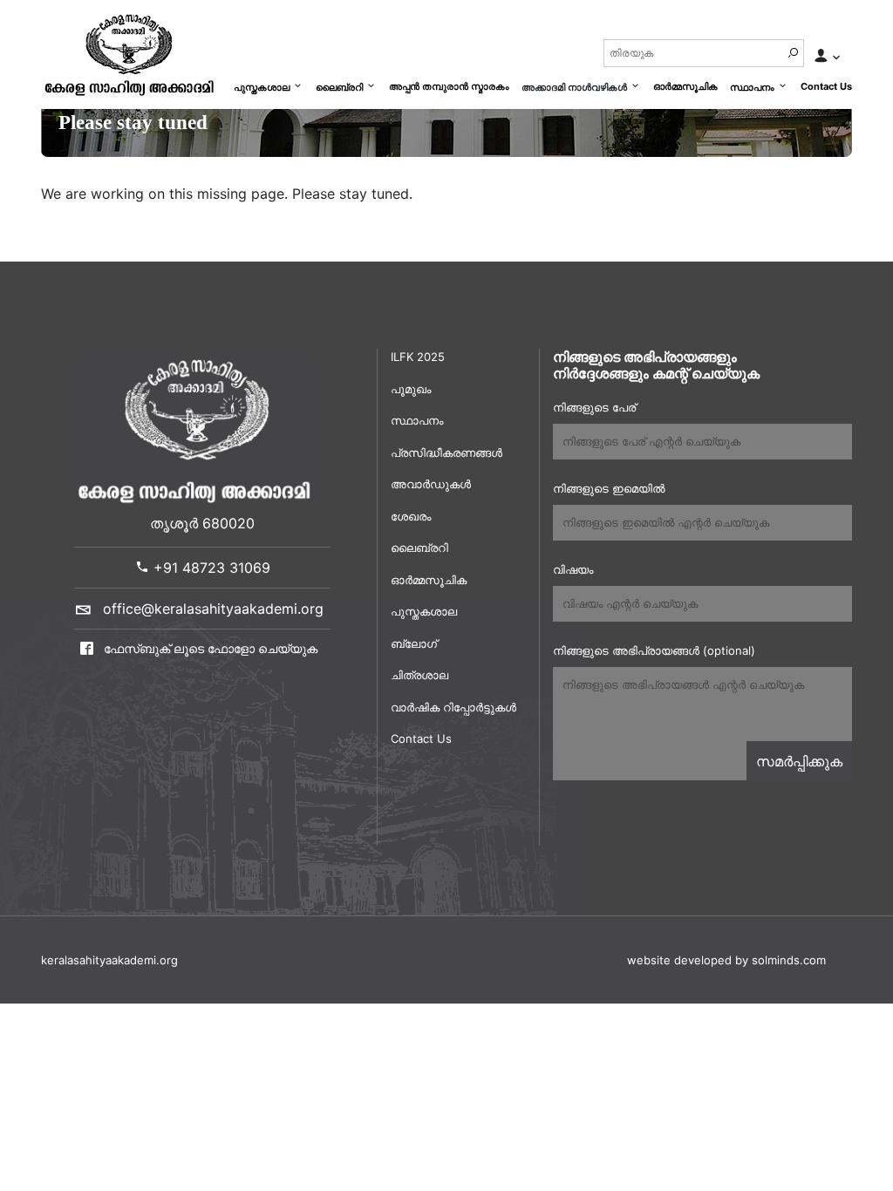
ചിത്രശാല (419, 675)
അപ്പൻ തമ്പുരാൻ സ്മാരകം (449, 86)
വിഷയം (573, 569)
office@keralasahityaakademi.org (213, 608)
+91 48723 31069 (209, 567)
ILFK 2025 (418, 357)
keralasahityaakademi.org (109, 960)
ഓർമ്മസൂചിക (685, 86)
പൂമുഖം (411, 389)
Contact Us (826, 86)
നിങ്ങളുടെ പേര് (594, 407)
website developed (679, 960)
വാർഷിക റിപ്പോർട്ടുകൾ (453, 707)
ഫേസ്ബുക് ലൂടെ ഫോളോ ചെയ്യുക (208, 648)
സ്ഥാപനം (752, 87)
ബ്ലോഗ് (414, 643)
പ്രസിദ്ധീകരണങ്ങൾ (446, 452)
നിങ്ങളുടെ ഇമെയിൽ (609, 488)
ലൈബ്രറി (339, 87)
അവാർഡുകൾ (431, 484)
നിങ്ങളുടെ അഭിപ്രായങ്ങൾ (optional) (654, 650)
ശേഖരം (411, 516)
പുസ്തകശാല (262, 87)
